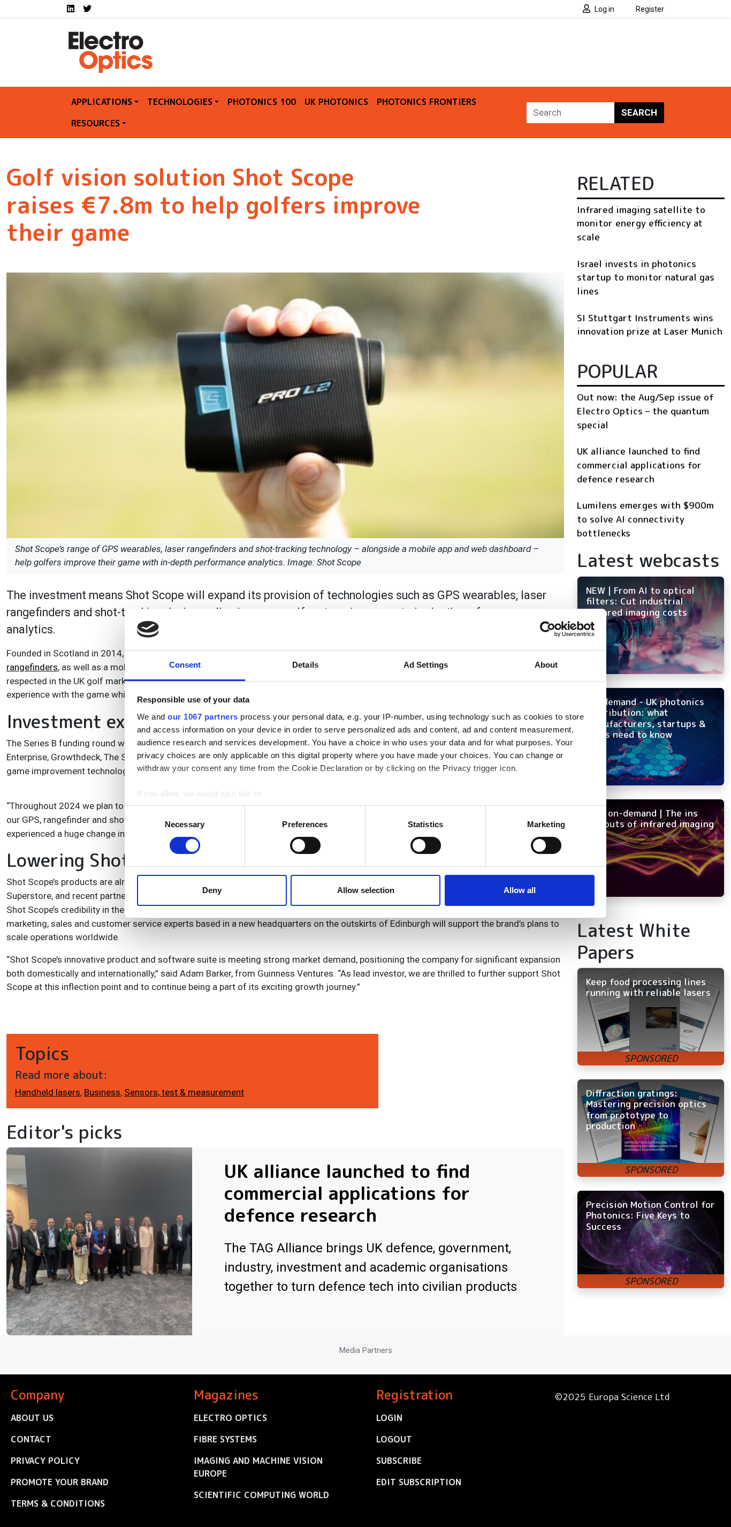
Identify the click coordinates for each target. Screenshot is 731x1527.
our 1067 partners (202, 716)
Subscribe (399, 1460)
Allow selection (365, 890)
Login (389, 1418)
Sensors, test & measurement (184, 1092)
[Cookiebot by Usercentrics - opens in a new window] (548, 629)
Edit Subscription (418, 1482)
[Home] (111, 36)
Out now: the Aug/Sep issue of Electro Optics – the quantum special (645, 410)
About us (32, 1418)
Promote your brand (60, 1482)
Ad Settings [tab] (425, 664)
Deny (212, 890)
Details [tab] (305, 664)
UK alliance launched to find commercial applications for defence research (639, 465)
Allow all (520, 890)
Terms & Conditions (58, 1503)
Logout (394, 1439)
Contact (31, 1439)
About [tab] (546, 664)
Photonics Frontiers (426, 102)
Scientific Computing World (261, 1495)
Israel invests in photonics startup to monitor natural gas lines (645, 277)
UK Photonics (336, 102)
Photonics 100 (261, 102)
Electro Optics (230, 1418)
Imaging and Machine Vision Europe (258, 1467)
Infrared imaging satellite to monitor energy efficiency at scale (641, 223)
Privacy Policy (45, 1460)
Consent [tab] (185, 664)
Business (102, 1092)
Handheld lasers (47, 1092)
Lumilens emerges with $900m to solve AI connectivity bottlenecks (645, 519)
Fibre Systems (225, 1439)
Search (639, 112)
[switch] (305, 845)
